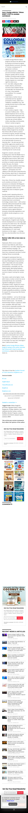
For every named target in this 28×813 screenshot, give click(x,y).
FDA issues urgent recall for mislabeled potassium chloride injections (15, 779)
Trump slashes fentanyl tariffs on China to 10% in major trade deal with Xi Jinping (16, 671)
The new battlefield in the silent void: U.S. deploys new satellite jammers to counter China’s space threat (16, 719)
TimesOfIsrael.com (7, 385)
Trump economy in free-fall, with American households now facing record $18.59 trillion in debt (16, 686)
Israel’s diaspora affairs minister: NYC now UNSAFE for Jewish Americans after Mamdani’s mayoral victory (16, 694)
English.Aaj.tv (6, 381)
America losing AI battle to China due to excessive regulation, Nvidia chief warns (16, 636)
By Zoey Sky (15, 760)
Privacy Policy (10, 801)
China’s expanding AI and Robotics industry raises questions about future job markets (16, 656)
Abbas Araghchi (15, 405)
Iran (20, 409)
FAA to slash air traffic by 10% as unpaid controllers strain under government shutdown (16, 664)
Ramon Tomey (12, 18)
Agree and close (12, 804)
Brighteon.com (6, 391)
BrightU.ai (5, 388)
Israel (24, 409)
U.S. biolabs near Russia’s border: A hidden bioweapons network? (16, 764)
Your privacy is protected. (8, 443)
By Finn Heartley (16, 659)
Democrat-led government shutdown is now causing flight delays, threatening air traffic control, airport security (15, 703)
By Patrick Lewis (16, 681)
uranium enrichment (8, 415)
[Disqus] (14, 525)
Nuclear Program (12, 413)
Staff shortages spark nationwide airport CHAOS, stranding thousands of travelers (16, 758)
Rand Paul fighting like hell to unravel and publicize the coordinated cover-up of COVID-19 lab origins (16, 728)
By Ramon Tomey (16, 652)
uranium (20, 413)
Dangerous (5, 409)
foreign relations (14, 409)
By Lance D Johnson (17, 688)
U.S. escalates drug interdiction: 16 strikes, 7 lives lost (16, 642)
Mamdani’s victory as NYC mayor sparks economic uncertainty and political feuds (16, 743)
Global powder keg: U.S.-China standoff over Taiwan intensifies (15, 772)
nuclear (14, 411)
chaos (20, 407)
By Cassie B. (15, 638)
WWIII (9, 416)
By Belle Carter (16, 644)
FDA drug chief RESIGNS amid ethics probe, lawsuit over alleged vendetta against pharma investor (17, 750)
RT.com (4, 378)
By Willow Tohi (16, 722)
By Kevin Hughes (16, 674)
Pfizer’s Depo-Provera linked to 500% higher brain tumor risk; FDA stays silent (16, 711)
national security (7, 411)
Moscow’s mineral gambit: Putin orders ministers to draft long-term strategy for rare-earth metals (16, 649)
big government (13, 407)
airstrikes (5, 407)
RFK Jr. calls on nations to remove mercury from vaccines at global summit (16, 678)
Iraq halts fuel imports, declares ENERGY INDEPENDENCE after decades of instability (16, 736)
